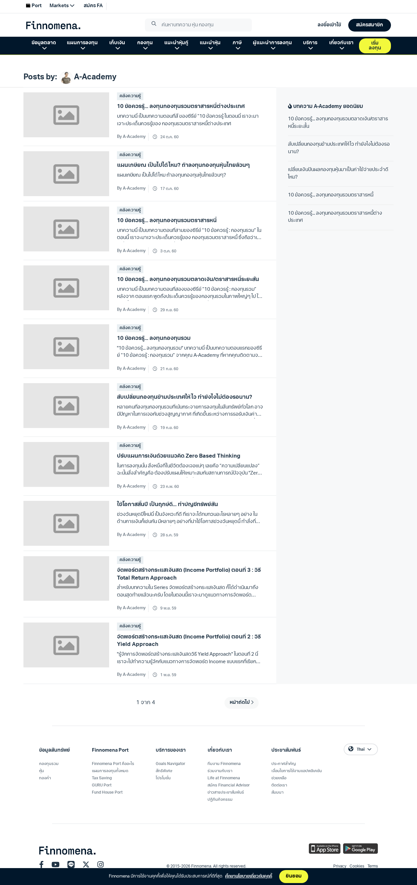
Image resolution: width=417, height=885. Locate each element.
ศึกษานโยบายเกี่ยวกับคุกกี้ (248, 876)
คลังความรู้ (130, 96)
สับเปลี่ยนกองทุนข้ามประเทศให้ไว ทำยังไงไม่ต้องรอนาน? (339, 148)
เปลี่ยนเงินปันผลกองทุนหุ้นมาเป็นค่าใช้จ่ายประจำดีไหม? (338, 174)
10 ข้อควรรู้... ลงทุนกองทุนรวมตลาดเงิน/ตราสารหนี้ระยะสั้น (338, 123)
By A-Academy (131, 137)
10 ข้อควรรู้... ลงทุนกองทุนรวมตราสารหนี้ (330, 195)
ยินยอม (294, 876)
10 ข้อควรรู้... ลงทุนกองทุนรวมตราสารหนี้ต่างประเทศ (335, 217)
